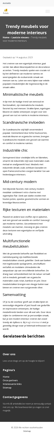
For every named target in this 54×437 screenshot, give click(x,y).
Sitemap (7, 387)
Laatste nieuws (20, 37)
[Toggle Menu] (47, 11)
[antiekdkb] (6, 11)
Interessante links (12, 384)
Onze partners (10, 380)
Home (6, 37)
